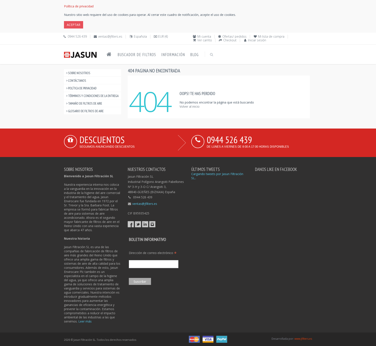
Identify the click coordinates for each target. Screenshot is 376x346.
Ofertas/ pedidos (234, 36)
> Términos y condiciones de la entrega (92, 96)
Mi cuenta (204, 36)
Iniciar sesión (257, 40)
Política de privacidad (79, 6)
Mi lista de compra (271, 36)
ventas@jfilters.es (110, 36)
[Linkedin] (145, 224)
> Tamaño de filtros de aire (84, 103)
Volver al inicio (190, 106)
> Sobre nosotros (78, 73)
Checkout (230, 40)
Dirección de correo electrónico (153, 252)
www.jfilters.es (303, 339)
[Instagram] (152, 224)
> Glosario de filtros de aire (85, 111)
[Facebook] (131, 224)
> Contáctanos (76, 81)
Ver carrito (204, 40)
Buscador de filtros (137, 54)
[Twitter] (138, 224)
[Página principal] (109, 54)
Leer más (85, 321)
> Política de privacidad (81, 88)
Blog (194, 54)
